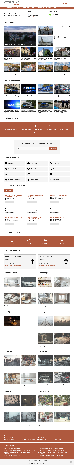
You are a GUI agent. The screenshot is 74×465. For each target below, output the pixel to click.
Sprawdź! (53, 148)
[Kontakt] (65, 3)
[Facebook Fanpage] (62, 3)
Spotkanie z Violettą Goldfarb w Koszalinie (13, 455)
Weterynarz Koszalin (35, 168)
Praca (28, 7)
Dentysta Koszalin (11, 163)
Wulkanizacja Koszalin (57, 174)
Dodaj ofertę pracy (8, 190)
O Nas (32, 460)
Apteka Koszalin (34, 163)
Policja (14, 7)
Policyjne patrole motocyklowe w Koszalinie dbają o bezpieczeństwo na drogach (45, 96)
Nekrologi (39, 7)
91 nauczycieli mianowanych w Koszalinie (13, 448)
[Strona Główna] (5, 8)
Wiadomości (9, 7)
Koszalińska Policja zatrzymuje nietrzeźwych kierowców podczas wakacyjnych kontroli (60, 111)
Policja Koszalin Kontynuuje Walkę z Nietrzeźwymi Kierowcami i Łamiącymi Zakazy (11, 111)
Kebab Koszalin (56, 179)
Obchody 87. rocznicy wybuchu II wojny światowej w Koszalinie (52, 450)
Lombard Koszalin (56, 163)
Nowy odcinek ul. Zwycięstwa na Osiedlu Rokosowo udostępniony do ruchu (61, 74)
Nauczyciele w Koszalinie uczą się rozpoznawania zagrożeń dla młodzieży (53, 448)
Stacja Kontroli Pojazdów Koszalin (14, 179)
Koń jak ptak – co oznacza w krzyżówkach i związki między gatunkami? (60, 329)
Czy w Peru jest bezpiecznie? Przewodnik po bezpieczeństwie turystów (10, 368)
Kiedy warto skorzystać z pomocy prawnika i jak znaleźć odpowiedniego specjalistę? (11, 329)
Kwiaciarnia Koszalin (12, 168)
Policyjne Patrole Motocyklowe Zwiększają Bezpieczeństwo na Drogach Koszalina (45, 111)
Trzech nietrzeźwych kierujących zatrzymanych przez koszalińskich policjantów (27, 96)
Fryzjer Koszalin (11, 174)
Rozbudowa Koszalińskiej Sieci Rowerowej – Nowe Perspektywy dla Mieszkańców (11, 74)
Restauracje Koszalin (35, 179)
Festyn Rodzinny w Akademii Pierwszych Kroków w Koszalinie (51, 455)
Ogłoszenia (23, 7)
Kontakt (28, 460)
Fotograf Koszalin (56, 168)
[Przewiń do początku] (71, 462)
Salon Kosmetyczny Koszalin (36, 174)
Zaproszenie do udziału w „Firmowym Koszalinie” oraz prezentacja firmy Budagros (61, 37)
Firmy (18, 7)
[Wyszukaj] (68, 3)
